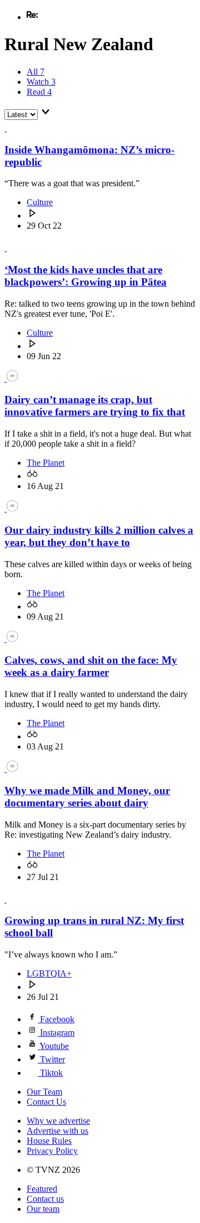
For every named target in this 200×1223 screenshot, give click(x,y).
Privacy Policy (52, 1151)
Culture (40, 202)
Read (39, 91)
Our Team (44, 1091)
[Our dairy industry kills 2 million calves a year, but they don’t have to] (11, 508)
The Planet (45, 462)
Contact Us (46, 1101)
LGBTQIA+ (49, 973)
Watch (41, 81)
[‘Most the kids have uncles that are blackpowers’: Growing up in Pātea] (11, 248)
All (35, 71)
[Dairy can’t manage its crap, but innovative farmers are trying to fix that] (11, 378)
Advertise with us (57, 1130)
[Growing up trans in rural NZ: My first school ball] (11, 899)
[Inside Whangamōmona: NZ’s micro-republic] (11, 128)
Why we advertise (58, 1120)
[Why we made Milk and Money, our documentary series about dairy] (11, 769)
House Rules (49, 1140)
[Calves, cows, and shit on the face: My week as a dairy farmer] (11, 639)
